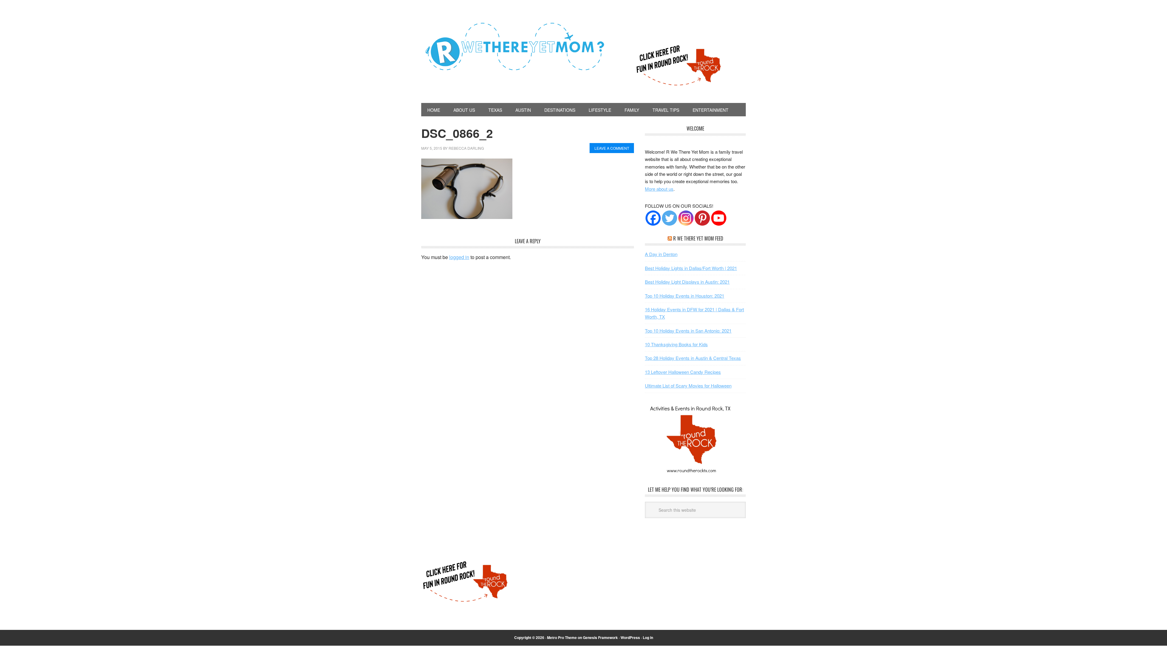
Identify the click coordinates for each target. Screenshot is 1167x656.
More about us (659, 189)
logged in (459, 257)
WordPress (630, 637)
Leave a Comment (611, 148)
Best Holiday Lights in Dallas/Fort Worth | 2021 (691, 268)
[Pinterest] (702, 218)
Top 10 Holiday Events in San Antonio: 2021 (688, 330)
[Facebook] (653, 218)
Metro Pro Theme (562, 637)
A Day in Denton (661, 254)
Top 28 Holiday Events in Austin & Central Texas (693, 358)
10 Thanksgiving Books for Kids (676, 344)
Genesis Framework (600, 637)
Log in (648, 637)
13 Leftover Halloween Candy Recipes (683, 372)
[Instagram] (686, 218)
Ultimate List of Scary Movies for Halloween (688, 385)
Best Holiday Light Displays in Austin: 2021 (687, 281)
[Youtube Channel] (718, 218)
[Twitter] (669, 218)
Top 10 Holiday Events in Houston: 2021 (684, 295)
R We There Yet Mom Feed (698, 238)
